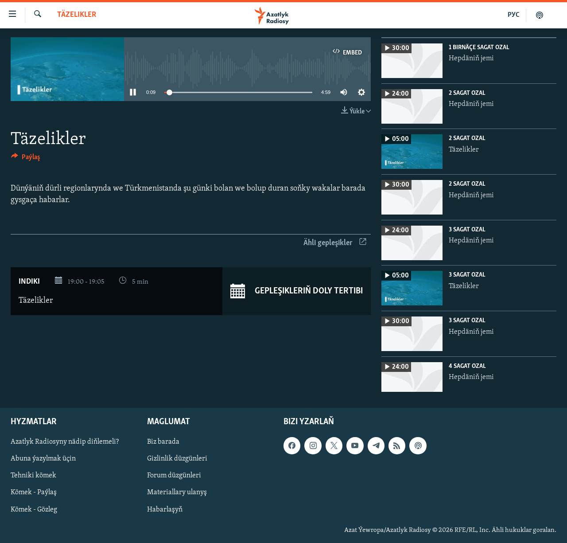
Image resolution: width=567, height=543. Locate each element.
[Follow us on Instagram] (312, 445)
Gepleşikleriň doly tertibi (308, 291)
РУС (514, 15)
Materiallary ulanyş (177, 492)
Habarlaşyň (165, 509)
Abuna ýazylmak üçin (43, 458)
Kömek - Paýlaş (34, 492)
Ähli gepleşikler (328, 243)
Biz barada (163, 441)
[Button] (25, 159)
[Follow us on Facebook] (292, 445)
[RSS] (396, 445)
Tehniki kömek (33, 475)
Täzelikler (76, 15)
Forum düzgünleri (174, 475)
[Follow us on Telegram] (376, 445)
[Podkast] (539, 15)
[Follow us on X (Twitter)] (334, 445)
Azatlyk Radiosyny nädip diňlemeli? (65, 441)
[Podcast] (417, 445)
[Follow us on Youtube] (354, 445)
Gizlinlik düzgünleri (177, 458)
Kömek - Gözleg (34, 509)
